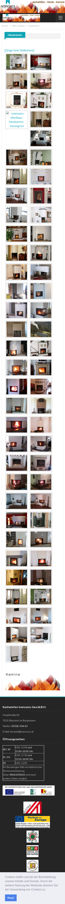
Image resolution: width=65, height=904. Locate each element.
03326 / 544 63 (19, 726)
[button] (46, 889)
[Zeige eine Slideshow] (19, 50)
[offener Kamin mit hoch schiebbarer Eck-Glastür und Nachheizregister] (41, 62)
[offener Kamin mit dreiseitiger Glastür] (16, 215)
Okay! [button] (10, 897)
